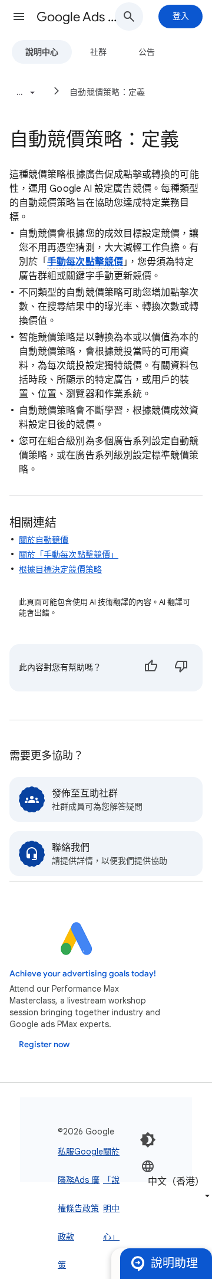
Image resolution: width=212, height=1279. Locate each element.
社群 (98, 52)
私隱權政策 (62, 1208)
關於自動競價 (43, 539)
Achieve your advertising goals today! (82, 974)
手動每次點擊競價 (85, 262)
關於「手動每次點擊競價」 (68, 554)
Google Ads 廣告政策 (88, 1180)
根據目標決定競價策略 (60, 569)
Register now (44, 1044)
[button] (19, 16)
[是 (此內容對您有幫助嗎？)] (151, 667)
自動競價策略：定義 (107, 92)
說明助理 (174, 1263)
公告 (146, 52)
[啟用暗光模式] (148, 1140)
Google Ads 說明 (80, 17)
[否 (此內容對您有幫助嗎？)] (181, 667)
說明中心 (41, 52)
